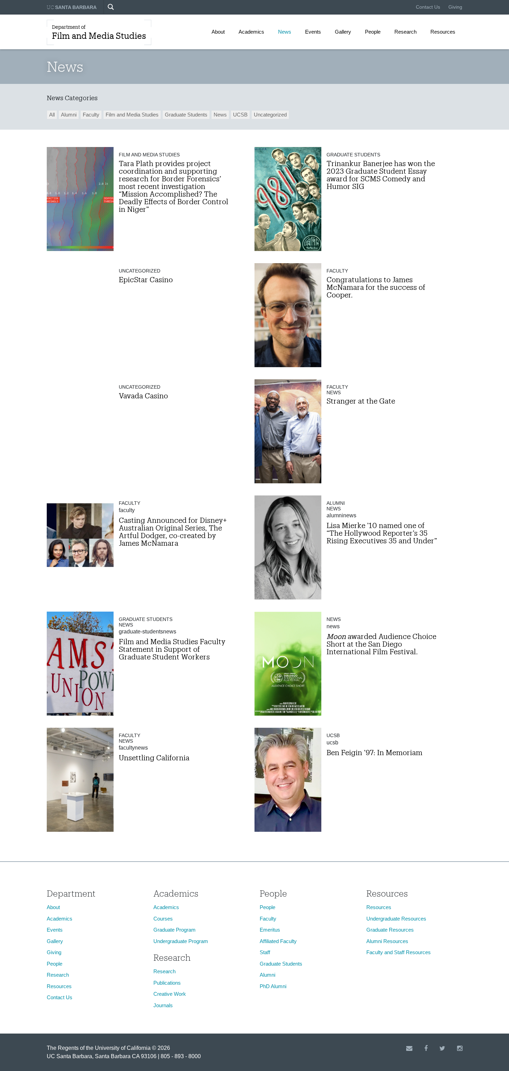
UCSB (240, 115)
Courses (163, 919)
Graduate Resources (390, 930)
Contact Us (428, 7)
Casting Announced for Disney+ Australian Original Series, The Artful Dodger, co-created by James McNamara (173, 531)
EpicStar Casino (146, 279)
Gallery (343, 32)
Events (313, 32)
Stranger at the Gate (361, 401)
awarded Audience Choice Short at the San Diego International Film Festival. (381, 644)
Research (405, 32)
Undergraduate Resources (396, 919)
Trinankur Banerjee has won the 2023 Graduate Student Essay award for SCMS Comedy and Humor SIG (381, 174)
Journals (163, 1005)
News (284, 32)
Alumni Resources (387, 941)
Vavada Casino (143, 395)
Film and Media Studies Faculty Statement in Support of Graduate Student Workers (172, 649)
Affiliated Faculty (278, 941)
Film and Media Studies (132, 115)
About (218, 32)
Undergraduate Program (180, 941)
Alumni (69, 115)
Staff (265, 952)
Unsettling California (154, 757)
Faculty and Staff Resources (398, 952)
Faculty (91, 115)
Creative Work (169, 994)
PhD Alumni (273, 986)
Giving (455, 7)
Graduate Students (186, 115)
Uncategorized (270, 115)
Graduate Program (174, 930)
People (373, 32)
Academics (251, 32)
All (52, 115)
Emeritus (270, 930)
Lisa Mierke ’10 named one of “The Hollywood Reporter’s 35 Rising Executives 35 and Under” (382, 533)
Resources (442, 32)
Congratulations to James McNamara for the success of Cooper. (376, 287)
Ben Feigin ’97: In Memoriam (374, 752)
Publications (167, 983)
